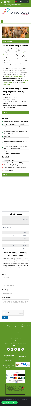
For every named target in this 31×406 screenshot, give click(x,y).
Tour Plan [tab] (5, 112)
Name (4, 274)
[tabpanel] (15, 77)
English (19, 1)
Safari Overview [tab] (7, 42)
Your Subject (6, 290)
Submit (5, 318)
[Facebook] (12, 349)
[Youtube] (15, 349)
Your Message (6, 297)
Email (4, 282)
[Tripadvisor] (8, 349)
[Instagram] (22, 349)
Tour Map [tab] (5, 175)
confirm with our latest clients (13, 77)
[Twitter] (19, 349)
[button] (2, 21)
